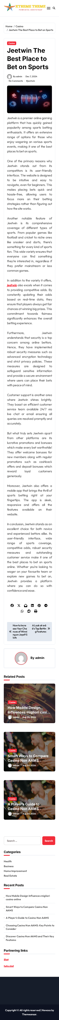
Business (9, 866)
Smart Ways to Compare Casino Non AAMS (27, 908)
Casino (11, 43)
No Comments (16, 80)
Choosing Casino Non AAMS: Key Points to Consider (30, 927)
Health (8, 861)
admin (39, 658)
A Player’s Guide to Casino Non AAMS (27, 917)
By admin (17, 76)
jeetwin (31, 80)
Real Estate (10, 875)
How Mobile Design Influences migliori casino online (29, 712)
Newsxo (46, 1010)
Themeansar (29, 1014)
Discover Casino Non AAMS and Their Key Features (30, 938)
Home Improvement (15, 871)
